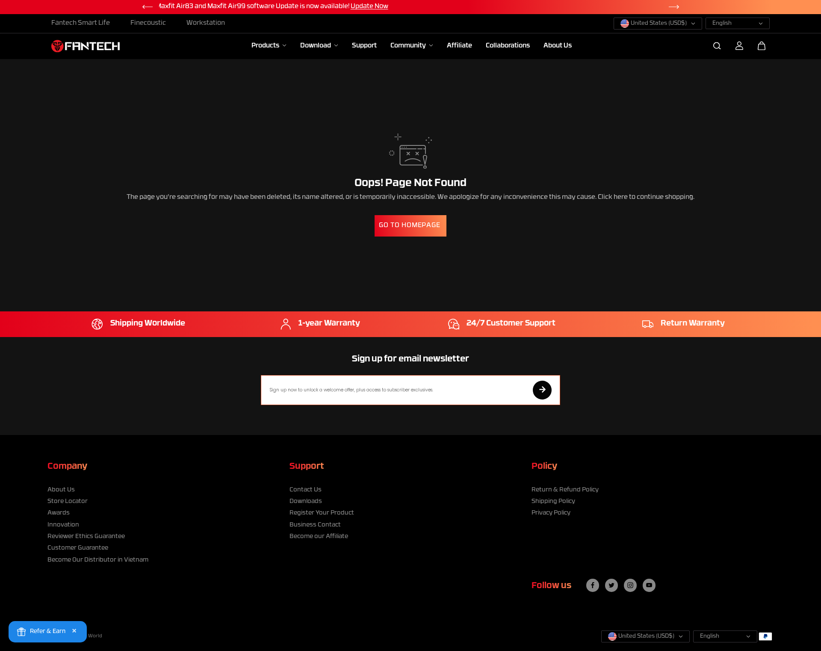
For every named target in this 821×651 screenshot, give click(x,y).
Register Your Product (321, 513)
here (621, 197)
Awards (58, 513)
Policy (544, 466)
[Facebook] (592, 585)
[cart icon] (761, 46)
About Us (557, 46)
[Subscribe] (542, 390)
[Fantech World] (85, 46)
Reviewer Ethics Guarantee (86, 536)
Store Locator (67, 501)
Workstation (205, 23)
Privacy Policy (551, 513)
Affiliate (459, 46)
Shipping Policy (553, 501)
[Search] (717, 46)
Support (364, 46)
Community (408, 46)
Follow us (551, 586)
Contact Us (305, 490)
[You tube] (649, 585)
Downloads (305, 501)
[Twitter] (611, 585)
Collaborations (508, 46)
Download (316, 46)
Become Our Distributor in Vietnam (97, 560)
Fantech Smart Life (80, 23)
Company (67, 466)
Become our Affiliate (318, 536)
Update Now (512, 6)
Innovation (63, 525)
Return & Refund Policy (565, 490)
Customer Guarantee (77, 548)
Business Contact (315, 525)
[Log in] (739, 46)
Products (266, 46)
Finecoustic (148, 23)
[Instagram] (630, 585)
